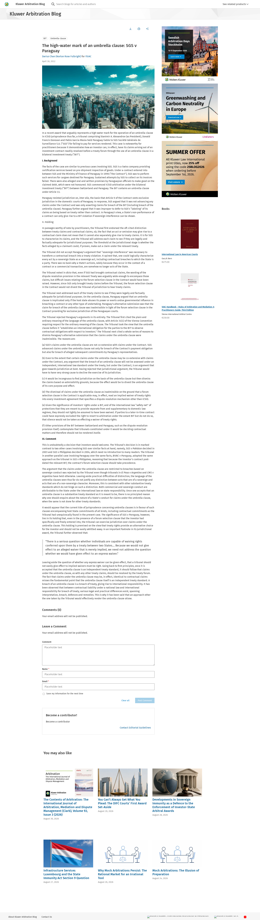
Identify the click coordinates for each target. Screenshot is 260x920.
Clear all (125, 700)
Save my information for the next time (64, 693)
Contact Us (47, 917)
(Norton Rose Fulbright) (68, 56)
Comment (46, 642)
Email (45, 681)
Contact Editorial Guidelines (135, 727)
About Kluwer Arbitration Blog (22, 917)
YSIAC (88, 56)
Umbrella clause (58, 38)
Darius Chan (48, 56)
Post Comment (145, 700)
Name (45, 669)
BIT (44, 38)
